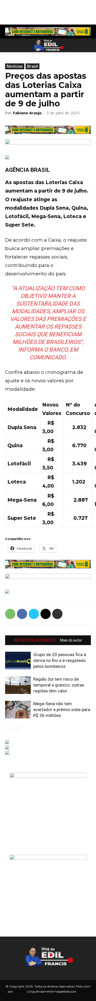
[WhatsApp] (10, 614)
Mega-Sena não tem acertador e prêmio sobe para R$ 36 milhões (61, 709)
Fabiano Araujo (27, 112)
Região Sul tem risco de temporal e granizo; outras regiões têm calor (58, 685)
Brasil (32, 66)
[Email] (45, 614)
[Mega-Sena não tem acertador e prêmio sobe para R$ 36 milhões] (18, 709)
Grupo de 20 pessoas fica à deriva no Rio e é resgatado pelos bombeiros (59, 660)
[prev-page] (8, 728)
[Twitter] (34, 614)
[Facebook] (22, 614)
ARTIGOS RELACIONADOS (35, 640)
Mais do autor (71, 640)
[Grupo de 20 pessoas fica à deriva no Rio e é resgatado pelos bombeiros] (18, 660)
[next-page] (16, 728)
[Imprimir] (57, 614)
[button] (9, 45)
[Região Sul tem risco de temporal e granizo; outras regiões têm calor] (18, 685)
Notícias (15, 66)
